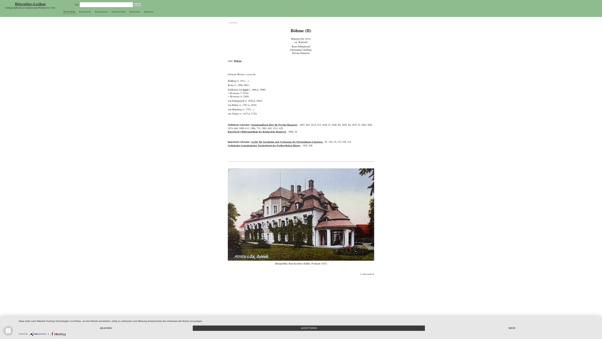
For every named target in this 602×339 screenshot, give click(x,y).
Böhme (238, 61)
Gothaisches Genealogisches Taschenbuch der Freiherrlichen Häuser (264, 145)
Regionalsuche (101, 11)
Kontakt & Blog (118, 11)
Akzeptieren (309, 328)
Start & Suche (69, 11)
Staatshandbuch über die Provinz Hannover (274, 124)
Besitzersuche (85, 11)
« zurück (232, 22)
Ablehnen (106, 328)
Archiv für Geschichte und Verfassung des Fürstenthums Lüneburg (287, 142)
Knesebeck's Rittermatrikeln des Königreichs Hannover (257, 131)
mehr (512, 328)
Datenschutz (134, 11)
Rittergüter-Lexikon (30, 3)
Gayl (245, 89)
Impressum (148, 11)
